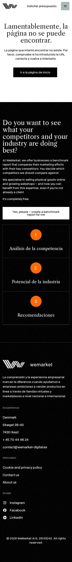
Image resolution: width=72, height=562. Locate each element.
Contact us (11, 475)
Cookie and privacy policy (22, 467)
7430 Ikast (11, 432)
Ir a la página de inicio (35, 72)
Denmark (9, 417)
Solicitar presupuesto (41, 6)
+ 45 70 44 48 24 (15, 439)
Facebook (17, 510)
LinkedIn (16, 517)
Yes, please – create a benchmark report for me (36, 213)
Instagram (17, 502)
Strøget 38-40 (13, 425)
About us (9, 482)
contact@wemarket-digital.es (25, 447)
